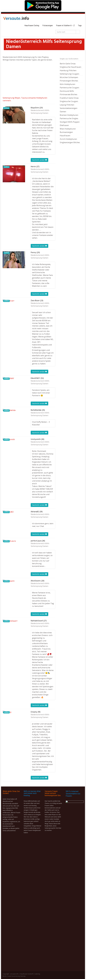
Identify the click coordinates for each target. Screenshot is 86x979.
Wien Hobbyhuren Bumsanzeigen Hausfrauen (68, 132)
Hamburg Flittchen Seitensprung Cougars (69, 72)
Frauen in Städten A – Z (65, 25)
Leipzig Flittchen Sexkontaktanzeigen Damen (68, 108)
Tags (80, 25)
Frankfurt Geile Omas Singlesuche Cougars (69, 100)
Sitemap (23, 976)
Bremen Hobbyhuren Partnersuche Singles (69, 117)
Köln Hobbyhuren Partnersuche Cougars (69, 86)
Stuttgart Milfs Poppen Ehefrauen (70, 124)
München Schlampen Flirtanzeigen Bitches (69, 79)
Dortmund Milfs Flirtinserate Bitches (68, 93)
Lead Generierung (14, 976)
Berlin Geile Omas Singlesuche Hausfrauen (70, 65)
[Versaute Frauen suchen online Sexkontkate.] (16, 19)
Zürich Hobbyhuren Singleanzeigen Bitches (70, 141)
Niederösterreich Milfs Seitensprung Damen (40, 112)
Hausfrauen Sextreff (26, 974)
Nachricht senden (38, 160)
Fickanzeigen (47, 25)
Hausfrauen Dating (31, 25)
